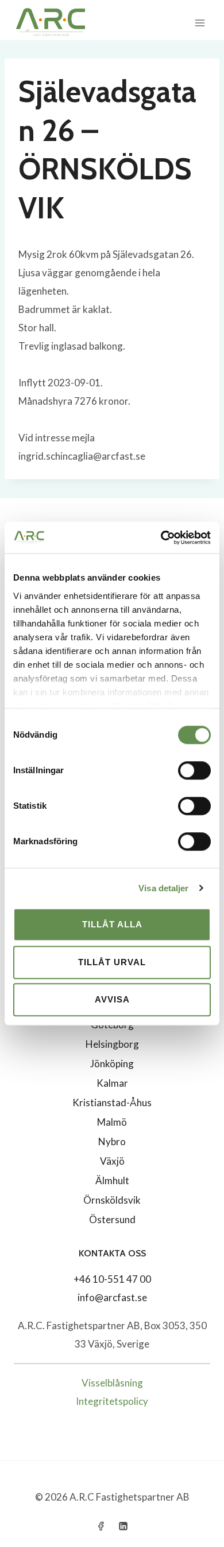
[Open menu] (199, 23)
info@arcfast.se (112, 1297)
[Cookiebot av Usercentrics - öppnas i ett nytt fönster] (161, 537)
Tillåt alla (112, 924)
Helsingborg (112, 1044)
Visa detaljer (163, 888)
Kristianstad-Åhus (112, 1102)
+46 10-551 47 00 (112, 1279)
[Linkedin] (123, 1526)
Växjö (112, 1161)
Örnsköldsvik (112, 1200)
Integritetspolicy (112, 1401)
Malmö (112, 1122)
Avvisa (112, 999)
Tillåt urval (112, 962)
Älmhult (112, 1180)
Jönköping (112, 1064)
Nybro (112, 1141)
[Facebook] (100, 1526)
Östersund (112, 1219)
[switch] (194, 770)
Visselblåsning (112, 1383)
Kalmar (112, 1083)
